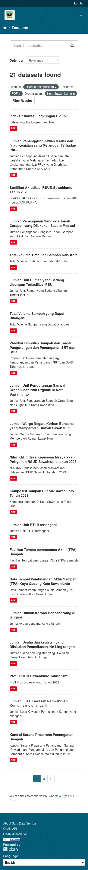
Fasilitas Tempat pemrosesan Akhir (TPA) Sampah (43, 551)
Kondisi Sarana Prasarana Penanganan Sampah (41, 736)
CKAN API (10, 828)
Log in (78, 3)
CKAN (10, 849)
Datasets (20, 27)
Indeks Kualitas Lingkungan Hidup (38, 115)
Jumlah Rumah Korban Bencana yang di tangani (42, 615)
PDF (13, 128)
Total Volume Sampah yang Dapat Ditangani (37, 315)
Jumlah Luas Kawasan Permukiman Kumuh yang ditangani (39, 703)
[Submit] (72, 45)
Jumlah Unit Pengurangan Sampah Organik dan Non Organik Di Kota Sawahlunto (38, 390)
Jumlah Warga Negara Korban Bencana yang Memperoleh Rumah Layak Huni (42, 425)
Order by (16, 60)
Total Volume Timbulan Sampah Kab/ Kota (44, 254)
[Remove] (56, 87)
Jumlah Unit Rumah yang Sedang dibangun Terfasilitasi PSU (37, 282)
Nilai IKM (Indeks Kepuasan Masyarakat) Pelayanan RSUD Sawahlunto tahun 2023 (43, 459)
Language (10, 856)
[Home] (5, 27)
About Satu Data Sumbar (20, 823)
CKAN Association (15, 834)
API (61, 796)
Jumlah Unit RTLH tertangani (33, 524)
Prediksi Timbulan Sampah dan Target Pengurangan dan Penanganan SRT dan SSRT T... (42, 347)
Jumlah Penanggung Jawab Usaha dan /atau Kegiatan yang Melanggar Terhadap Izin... (43, 145)
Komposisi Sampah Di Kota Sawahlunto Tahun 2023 (42, 493)
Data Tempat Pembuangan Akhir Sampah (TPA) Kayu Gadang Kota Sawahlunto (43, 581)
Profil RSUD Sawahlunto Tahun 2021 (39, 675)
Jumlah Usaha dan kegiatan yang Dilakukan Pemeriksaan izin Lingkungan (42, 644)
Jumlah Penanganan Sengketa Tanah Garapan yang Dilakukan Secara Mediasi (42, 223)
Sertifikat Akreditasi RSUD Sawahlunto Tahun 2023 (41, 189)
